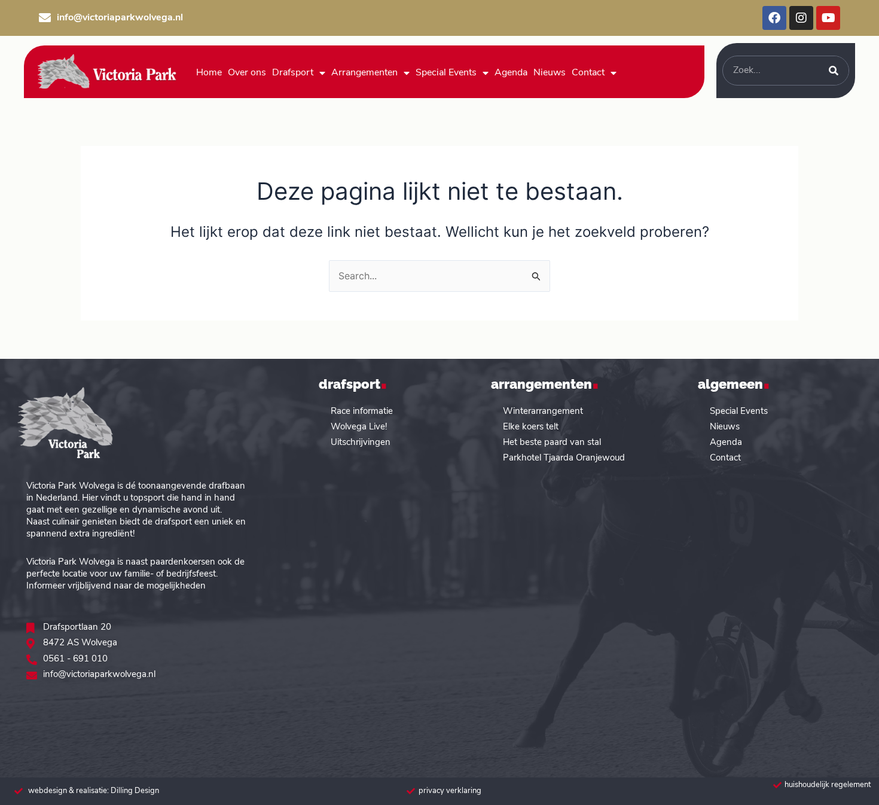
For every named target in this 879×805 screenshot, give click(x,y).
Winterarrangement (543, 411)
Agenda (511, 73)
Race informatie (362, 411)
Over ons (247, 73)
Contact (588, 73)
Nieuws (549, 73)
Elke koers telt (530, 427)
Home (209, 73)
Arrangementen (364, 73)
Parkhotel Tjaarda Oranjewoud (564, 458)
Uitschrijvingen (360, 442)
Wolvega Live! (359, 427)
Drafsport (292, 73)
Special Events (446, 73)
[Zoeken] (834, 70)
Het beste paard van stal (552, 442)
